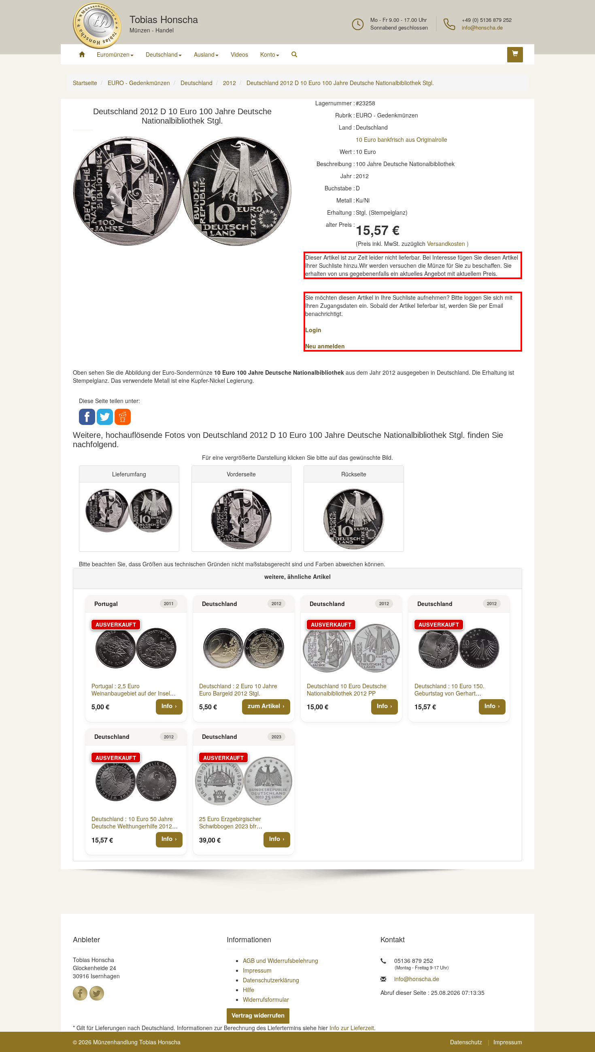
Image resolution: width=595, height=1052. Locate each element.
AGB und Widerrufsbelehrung (280, 960)
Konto (267, 54)
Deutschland (162, 54)
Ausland (204, 54)
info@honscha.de (482, 27)
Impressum (257, 970)
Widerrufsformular (266, 999)
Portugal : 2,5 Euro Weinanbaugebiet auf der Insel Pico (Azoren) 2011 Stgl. (130, 693)
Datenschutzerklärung (271, 980)
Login (313, 330)
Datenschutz (466, 1042)
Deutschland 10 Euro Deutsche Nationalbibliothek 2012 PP (347, 689)
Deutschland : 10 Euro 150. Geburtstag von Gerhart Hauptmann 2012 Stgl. (449, 693)
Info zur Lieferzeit (351, 1028)
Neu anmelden (325, 346)
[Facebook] (80, 993)
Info (167, 705)
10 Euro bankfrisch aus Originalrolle (401, 139)
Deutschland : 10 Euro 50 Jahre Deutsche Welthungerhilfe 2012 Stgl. (132, 826)
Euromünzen (113, 54)
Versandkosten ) (448, 243)
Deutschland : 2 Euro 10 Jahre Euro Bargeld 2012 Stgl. (238, 689)
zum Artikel (264, 705)
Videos (239, 54)
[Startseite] (82, 54)
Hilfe (248, 990)
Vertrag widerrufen (258, 1015)
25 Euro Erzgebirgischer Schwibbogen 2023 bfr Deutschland (230, 826)
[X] (96, 993)
